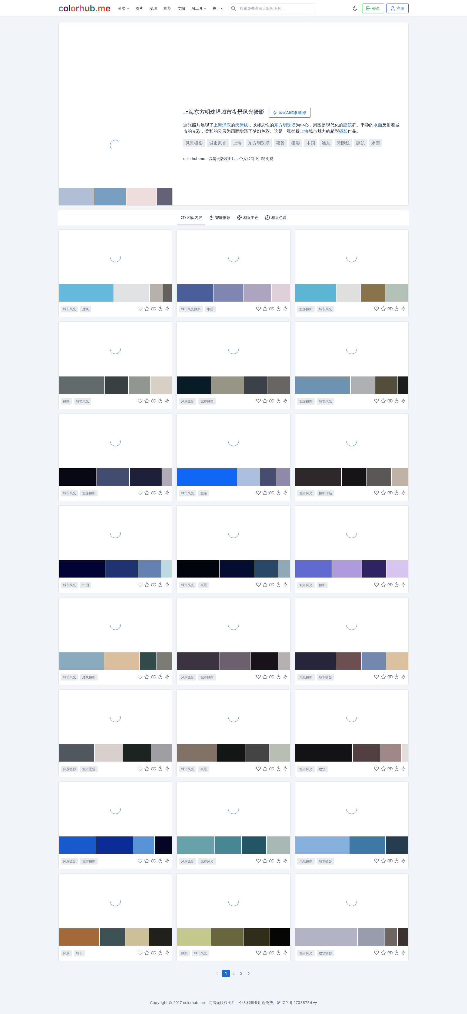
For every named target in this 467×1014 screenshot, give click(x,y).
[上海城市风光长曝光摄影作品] (115, 349)
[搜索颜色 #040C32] (237, 569)
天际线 (241, 125)
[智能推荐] (160, 309)
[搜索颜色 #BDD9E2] (166, 569)
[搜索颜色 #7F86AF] (228, 293)
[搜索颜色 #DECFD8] (281, 293)
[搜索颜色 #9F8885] (391, 753)
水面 (377, 125)
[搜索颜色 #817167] (197, 753)
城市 (79, 953)
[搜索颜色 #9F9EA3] (161, 753)
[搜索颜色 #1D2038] (146, 477)
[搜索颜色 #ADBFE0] (248, 477)
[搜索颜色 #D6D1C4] (161, 385)
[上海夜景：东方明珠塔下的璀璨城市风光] (115, 533)
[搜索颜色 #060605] (279, 937)
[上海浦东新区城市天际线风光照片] (351, 349)
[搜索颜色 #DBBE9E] (122, 661)
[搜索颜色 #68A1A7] (196, 845)
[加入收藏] (147, 309)
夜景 (280, 143)
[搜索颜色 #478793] (228, 845)
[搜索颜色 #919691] (140, 385)
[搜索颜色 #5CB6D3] (315, 293)
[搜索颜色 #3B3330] (403, 937)
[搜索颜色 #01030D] (198, 569)
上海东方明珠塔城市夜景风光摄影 (223, 112)
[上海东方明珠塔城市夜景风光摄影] (115, 145)
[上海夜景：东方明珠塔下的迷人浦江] (351, 441)
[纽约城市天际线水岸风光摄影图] (233, 809)
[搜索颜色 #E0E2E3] (132, 293)
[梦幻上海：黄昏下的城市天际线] (351, 533)
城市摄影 (207, 401)
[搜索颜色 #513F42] (366, 753)
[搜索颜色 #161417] (354, 477)
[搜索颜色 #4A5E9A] (195, 293)
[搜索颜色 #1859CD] (77, 845)
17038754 (303, 1002)
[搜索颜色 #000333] (82, 569)
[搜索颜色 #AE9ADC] (347, 569)
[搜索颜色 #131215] (324, 753)
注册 (400, 8)
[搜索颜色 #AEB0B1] (363, 385)
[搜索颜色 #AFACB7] (167, 477)
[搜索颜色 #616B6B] (82, 385)
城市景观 (88, 769)
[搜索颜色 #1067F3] (207, 477)
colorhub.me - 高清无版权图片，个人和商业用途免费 (228, 1002)
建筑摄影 (88, 677)
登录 (376, 8)
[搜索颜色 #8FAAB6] (284, 569)
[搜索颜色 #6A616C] (235, 661)
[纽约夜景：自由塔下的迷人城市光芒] (115, 809)
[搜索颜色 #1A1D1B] (403, 385)
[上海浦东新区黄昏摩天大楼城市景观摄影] (115, 625)
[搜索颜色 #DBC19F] (397, 661)
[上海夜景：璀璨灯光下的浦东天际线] (233, 533)
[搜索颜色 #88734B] (373, 293)
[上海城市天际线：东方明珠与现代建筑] (233, 441)
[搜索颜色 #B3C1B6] (396, 293)
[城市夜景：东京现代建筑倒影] (233, 717)
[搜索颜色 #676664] (279, 385)
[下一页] (249, 973)
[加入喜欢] (140, 309)
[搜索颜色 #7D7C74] (164, 661)
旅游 (204, 493)
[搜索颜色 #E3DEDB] (405, 753)
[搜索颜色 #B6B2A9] (157, 293)
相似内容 (194, 217)
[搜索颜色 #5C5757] (379, 477)
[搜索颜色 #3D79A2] (367, 845)
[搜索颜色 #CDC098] (137, 937)
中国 (310, 143)
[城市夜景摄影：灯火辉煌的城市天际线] (233, 901)
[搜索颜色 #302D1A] (256, 937)
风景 (66, 953)
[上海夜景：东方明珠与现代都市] (233, 349)
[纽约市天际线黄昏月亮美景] (351, 809)
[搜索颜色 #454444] (257, 753)
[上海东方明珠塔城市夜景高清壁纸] (115, 257)
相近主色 (250, 217)
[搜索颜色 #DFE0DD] (348, 293)
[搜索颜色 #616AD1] (313, 569)
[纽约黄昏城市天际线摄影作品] (351, 901)
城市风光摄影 (191, 309)
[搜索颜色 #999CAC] (371, 937)
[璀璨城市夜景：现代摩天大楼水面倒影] (115, 717)
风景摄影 (194, 143)
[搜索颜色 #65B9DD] (86, 293)
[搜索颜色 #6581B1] (149, 569)
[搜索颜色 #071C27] (194, 385)
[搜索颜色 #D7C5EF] (397, 569)
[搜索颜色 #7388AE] (374, 661)
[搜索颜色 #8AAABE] (81, 661)
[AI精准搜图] (167, 309)
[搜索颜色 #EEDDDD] (141, 196)
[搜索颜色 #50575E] (77, 753)
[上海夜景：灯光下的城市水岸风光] (351, 625)
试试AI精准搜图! (292, 112)
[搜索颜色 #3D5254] (112, 937)
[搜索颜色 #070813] (78, 477)
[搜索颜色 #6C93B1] (323, 385)
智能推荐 (222, 217)
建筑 (347, 125)
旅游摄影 (305, 309)
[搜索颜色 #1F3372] (121, 569)
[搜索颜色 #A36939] (79, 937)
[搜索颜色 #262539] (315, 661)
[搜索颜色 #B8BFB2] (279, 753)
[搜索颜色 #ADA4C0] (257, 293)
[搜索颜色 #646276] (164, 196)
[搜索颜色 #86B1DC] (322, 845)
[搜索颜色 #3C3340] (198, 661)
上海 (218, 125)
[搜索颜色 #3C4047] (256, 385)
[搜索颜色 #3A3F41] (117, 385)
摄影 (343, 131)
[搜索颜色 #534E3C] (386, 385)
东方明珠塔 (285, 125)
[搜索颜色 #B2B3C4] (326, 937)
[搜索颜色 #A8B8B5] (278, 845)
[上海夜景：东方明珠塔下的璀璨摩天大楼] (115, 441)
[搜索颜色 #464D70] (268, 477)
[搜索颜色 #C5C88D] (194, 937)
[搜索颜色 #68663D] (227, 937)
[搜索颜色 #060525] (163, 845)
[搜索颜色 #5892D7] (144, 845)
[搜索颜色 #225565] (254, 845)
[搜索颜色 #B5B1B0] (284, 661)
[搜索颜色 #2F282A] (318, 477)
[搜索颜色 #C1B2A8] (400, 477)
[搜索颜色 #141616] (231, 753)
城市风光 (217, 143)
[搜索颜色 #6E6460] (391, 937)
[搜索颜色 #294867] (266, 569)
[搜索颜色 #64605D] (167, 293)
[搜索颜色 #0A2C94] (114, 845)
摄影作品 (325, 493)
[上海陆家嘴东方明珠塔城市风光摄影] (233, 257)
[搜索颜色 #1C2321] (137, 753)
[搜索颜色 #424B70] (113, 477)
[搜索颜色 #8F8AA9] (283, 477)
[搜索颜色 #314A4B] (148, 661)
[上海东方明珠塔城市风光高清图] (351, 257)
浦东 (226, 125)
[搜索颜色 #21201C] (160, 937)
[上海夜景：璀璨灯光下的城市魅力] (115, 901)
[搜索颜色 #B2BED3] (76, 196)
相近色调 (278, 217)
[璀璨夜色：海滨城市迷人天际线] (233, 625)
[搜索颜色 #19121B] (264, 661)
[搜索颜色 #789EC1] (110, 196)
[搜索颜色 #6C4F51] (349, 661)
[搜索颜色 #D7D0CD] (109, 753)
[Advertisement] (233, 63)
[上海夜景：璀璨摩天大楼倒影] (351, 717)
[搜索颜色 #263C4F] (397, 845)
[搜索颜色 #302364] (374, 569)
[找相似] (153, 309)
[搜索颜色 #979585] (227, 385)
